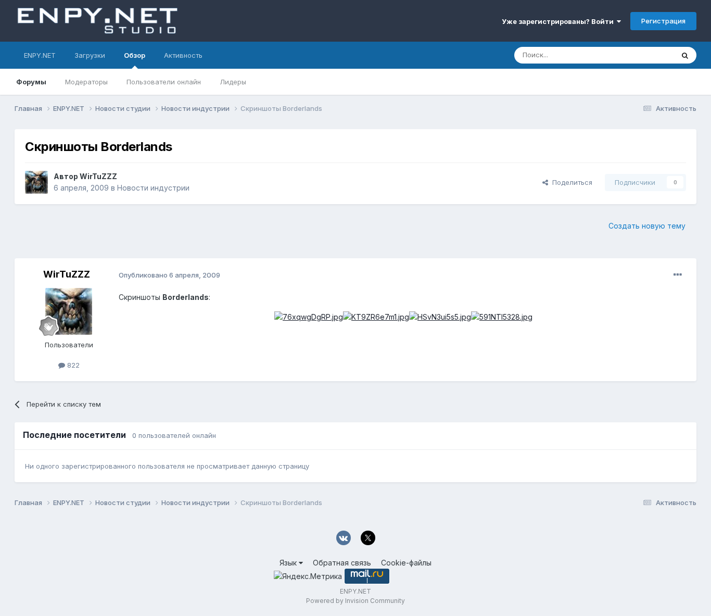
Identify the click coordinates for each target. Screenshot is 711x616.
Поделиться (570, 182)
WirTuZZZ (98, 176)
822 (72, 365)
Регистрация (663, 21)
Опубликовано (169, 275)
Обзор (134, 55)
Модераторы (86, 82)
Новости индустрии (153, 187)
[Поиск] (685, 55)
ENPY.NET (40, 55)
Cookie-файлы (406, 562)
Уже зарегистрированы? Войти (559, 21)
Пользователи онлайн (163, 82)
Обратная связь (342, 562)
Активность (183, 55)
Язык (289, 562)
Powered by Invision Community (355, 601)
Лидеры (233, 82)
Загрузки (89, 55)
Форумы (31, 82)
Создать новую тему (646, 225)
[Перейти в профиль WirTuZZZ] (36, 182)
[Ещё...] (677, 275)
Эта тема (645, 55)
